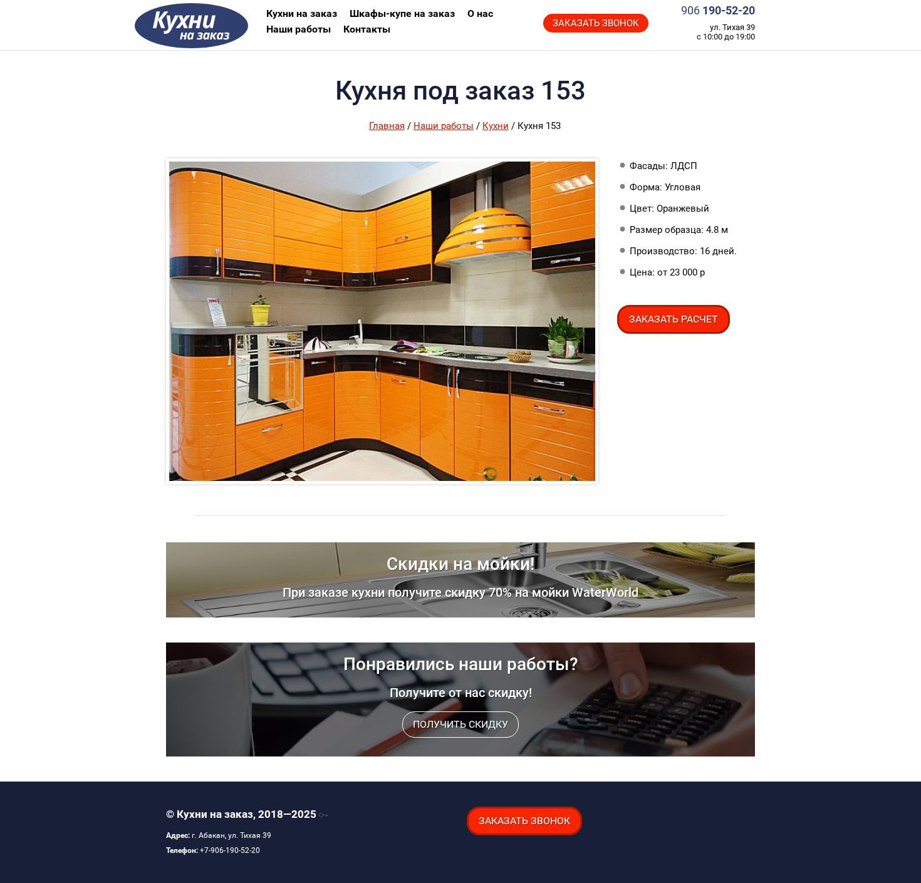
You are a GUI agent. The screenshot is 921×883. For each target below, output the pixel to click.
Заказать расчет (673, 319)
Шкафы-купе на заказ (402, 13)
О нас (480, 13)
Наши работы (298, 29)
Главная (387, 126)
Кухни (495, 126)
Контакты (366, 29)
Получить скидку (460, 724)
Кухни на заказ (229, 25)
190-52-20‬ (718, 10)
